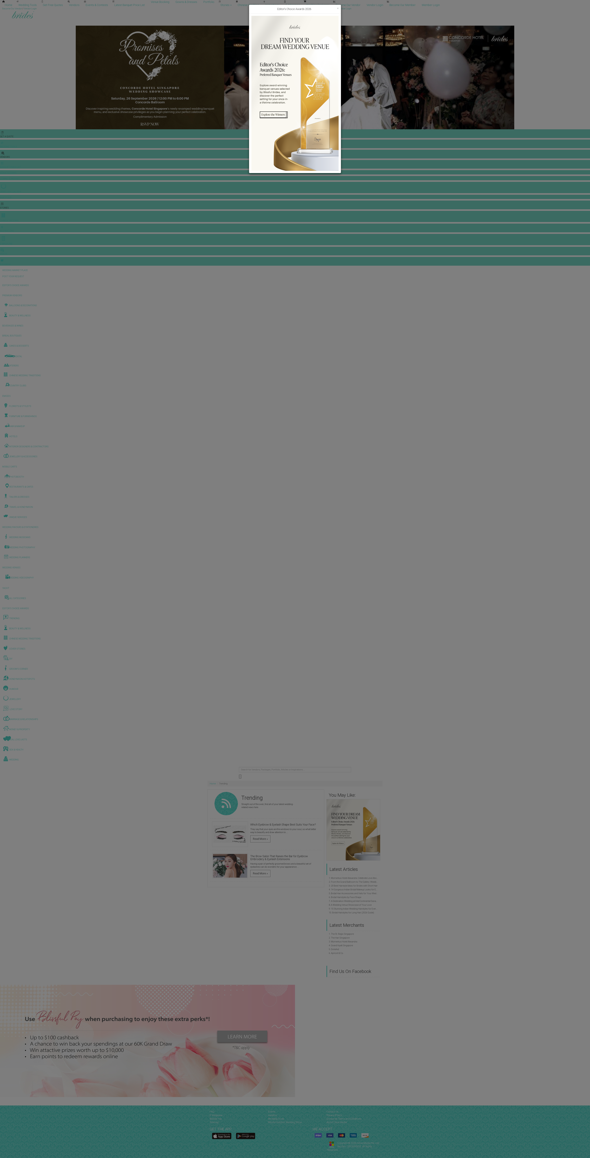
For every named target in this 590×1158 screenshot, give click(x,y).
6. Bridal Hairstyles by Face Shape (345, 897)
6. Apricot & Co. (336, 953)
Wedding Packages (317, 5)
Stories (225, 5)
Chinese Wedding (248, 5)
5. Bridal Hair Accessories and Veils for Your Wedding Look (353, 893)
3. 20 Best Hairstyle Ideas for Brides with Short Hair (353, 886)
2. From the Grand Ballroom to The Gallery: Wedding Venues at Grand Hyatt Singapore (353, 882)
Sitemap (214, 1122)
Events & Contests (97, 5)
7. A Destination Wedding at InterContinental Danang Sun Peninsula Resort (353, 901)
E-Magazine (293, 5)
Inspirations (272, 5)
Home (8, 5)
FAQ (212, 1111)
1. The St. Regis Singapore (341, 934)
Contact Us (332, 1111)
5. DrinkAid (334, 949)
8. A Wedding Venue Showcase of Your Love (350, 905)
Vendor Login (375, 5)
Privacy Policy (334, 1115)
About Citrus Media (336, 1122)
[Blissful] (221, 1136)
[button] (329, 829)
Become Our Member (402, 5)
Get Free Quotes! (306, 8)
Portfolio (208, 2)
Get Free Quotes (53, 5)
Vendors (74, 5)
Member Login (431, 5)
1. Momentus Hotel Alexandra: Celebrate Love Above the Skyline (353, 878)
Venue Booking (160, 2)
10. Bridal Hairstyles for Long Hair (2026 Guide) (351, 912)
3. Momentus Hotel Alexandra (343, 941)
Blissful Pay (216, 1118)
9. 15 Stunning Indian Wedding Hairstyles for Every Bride (353, 909)
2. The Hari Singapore (339, 938)
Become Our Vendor (348, 5)
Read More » (260, 838)
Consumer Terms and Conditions (344, 1118)
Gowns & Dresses (186, 2)
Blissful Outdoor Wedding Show (285, 1122)
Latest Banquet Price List (129, 5)
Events (271, 1111)
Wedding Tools (27, 5)
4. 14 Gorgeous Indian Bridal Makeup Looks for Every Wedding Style (353, 889)
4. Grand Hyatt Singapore (341, 945)
